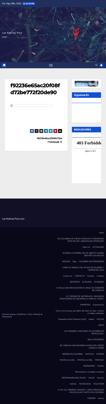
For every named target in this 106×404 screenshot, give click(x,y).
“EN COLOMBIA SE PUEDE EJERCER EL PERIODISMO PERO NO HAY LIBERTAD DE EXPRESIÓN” (80, 240)
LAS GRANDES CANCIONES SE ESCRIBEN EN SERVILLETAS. (84, 332)
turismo (101, 398)
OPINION (100, 354)
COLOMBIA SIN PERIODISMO (91, 261)
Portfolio (100, 366)
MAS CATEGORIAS (96, 340)
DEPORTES (75, 282)
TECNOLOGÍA (85, 384)
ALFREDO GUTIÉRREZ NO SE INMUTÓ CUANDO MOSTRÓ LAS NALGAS (83, 254)
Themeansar (7, 317)
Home (101, 233)
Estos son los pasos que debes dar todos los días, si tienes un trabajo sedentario (80, 312)
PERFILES (99, 360)
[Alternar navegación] (50, 65)
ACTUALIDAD (98, 247)
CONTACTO (80, 276)
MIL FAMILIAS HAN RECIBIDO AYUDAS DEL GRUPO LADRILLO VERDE (82, 346)
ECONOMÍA (99, 282)
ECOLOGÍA (87, 282)
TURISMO (91, 398)
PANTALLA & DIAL (67, 360)
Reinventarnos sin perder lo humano (89, 372)
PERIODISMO (89, 366)
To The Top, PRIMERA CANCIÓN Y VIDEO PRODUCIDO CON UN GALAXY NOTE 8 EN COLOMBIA (81, 391)
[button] (96, 65)
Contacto (90, 276)
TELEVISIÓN (98, 384)
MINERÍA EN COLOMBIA (72, 354)
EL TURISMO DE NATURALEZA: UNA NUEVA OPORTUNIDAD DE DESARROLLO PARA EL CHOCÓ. (81, 297)
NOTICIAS (89, 354)
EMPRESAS (85, 305)
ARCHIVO (66, 261)
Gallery (91, 319)
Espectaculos (98, 305)
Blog (74, 261)
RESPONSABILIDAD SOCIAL (74, 378)
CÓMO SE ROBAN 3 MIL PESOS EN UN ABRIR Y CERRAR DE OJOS (83, 269)
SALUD (91, 378)
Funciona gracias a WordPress (14, 314)
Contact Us (67, 276)
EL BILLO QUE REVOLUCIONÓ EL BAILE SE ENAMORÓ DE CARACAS (80, 289)
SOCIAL (73, 384)
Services (100, 378)
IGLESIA (100, 319)
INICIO (101, 325)
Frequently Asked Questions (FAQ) (72, 319)
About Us (86, 247)
